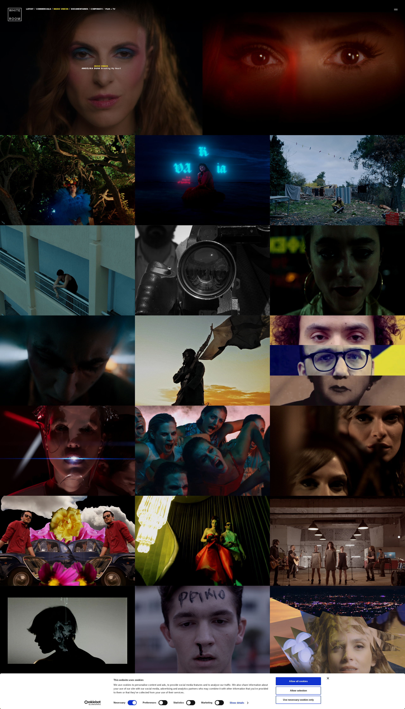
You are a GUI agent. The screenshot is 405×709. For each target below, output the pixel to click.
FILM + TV (110, 9)
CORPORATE (97, 9)
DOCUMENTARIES (79, 9)
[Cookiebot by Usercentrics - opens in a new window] (92, 702)
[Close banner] (328, 678)
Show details (237, 702)
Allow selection (298, 690)
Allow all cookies (298, 681)
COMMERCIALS (43, 9)
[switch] (163, 702)
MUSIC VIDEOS (61, 9)
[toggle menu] (394, 9)
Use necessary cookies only (298, 699)
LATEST (30, 9)
